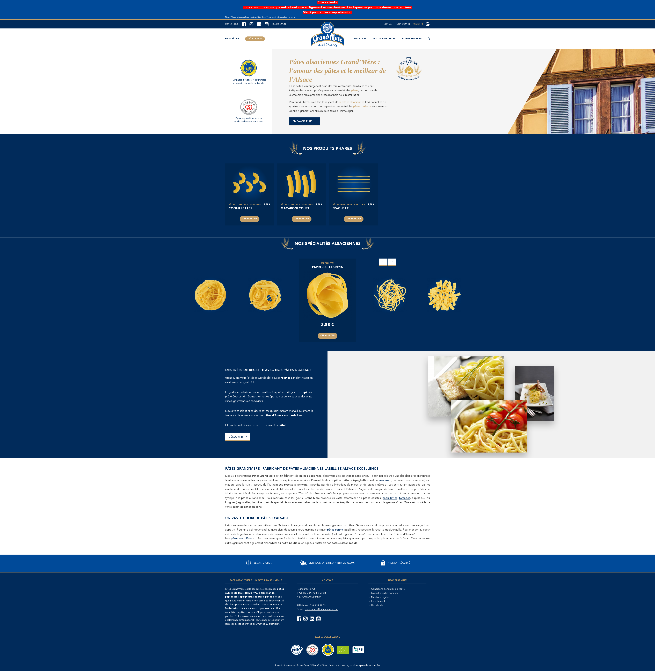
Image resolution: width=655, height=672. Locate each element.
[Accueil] (327, 34)
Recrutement (279, 24)
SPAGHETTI (341, 208)
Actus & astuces (384, 38)
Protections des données (384, 593)
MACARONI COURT (295, 208)
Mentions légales (380, 597)
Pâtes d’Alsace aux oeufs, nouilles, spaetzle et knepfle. (351, 665)
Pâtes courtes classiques (244, 205)
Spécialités (327, 263)
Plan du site (377, 605)
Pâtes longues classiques (349, 205)
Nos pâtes (232, 38)
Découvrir (236, 437)
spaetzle (258, 597)
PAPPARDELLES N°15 (327, 267)
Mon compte (403, 24)
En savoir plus (302, 121)
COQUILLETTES (240, 208)
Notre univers (412, 38)
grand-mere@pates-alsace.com (321, 609)
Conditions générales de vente (388, 589)
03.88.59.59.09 (318, 605)
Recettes (360, 38)
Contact (388, 24)
